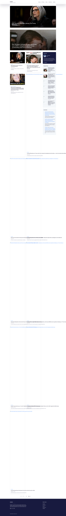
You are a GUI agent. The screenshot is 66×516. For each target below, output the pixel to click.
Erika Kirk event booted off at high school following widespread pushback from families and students (51, 86)
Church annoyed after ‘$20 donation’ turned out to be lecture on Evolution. (50, 121)
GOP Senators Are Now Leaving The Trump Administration (24, 24)
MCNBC (11, 1)
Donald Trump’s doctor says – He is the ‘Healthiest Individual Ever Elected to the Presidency (25, 406)
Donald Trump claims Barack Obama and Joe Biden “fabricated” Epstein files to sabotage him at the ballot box (51, 92)
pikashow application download (49, 119)
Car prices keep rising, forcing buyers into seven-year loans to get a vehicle (23, 490)
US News (12, 64)
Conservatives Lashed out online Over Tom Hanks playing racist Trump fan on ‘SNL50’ (50, 128)
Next (29, 496)
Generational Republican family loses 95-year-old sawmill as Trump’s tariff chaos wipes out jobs (51, 97)
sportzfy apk (47, 111)
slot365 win (46, 127)
